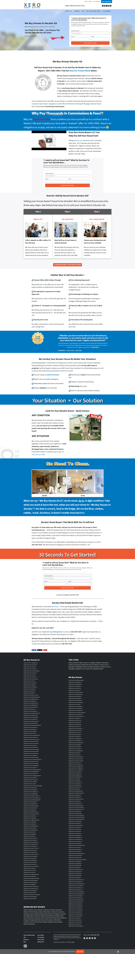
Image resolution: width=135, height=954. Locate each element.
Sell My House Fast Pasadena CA (75, 839)
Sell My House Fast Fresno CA (75, 732)
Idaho (45, 912)
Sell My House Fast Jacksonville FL (76, 757)
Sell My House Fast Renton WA (75, 865)
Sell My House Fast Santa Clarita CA (31, 854)
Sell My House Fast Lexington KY (30, 890)
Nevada (49, 916)
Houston (85, 663)
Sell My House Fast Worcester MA (31, 707)
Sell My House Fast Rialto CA (74, 867)
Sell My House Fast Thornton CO (30, 669)
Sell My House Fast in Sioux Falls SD (31, 763)
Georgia (36, 912)
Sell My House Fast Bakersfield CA (76, 692)
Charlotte (75, 663)
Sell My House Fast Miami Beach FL (76, 791)
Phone (73, 36)
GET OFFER (80, 951)
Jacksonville (105, 663)
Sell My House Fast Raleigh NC (30, 834)
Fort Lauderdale (94, 669)
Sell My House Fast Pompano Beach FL (77, 853)
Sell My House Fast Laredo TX (75, 763)
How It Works (88, 1)
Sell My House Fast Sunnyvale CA (75, 916)
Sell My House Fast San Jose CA (30, 850)
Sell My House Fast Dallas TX (75, 718)
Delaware (26, 912)
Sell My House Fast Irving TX (74, 755)
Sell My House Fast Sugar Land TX (76, 914)
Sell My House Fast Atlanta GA (75, 686)
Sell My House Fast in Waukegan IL (31, 794)
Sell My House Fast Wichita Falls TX (31, 703)
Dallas (80, 663)
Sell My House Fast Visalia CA (30, 689)
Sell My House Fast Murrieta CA (75, 811)
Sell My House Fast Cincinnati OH (75, 708)
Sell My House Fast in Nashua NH (30, 719)
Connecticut (58, 910)
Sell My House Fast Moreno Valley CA (76, 807)
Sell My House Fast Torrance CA (30, 673)
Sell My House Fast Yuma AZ (29, 709)
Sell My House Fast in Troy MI (30, 783)
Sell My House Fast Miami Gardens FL (76, 793)
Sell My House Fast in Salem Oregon (31, 757)
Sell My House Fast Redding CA (75, 863)
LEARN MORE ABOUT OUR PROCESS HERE (67, 265)
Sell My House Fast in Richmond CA (31, 747)
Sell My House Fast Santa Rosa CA (76, 902)
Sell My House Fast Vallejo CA (30, 685)
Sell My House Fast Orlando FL (30, 824)
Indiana (54, 912)
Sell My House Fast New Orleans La (31, 812)
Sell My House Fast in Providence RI (31, 743)
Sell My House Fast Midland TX (75, 795)
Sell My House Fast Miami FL (74, 779)
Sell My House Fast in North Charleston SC (32, 725)
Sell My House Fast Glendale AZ (75, 738)
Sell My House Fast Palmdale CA (75, 837)
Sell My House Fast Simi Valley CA (75, 908)
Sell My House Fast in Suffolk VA (30, 777)
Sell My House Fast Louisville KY (75, 771)
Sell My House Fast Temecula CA (30, 665)
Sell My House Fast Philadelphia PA (31, 826)
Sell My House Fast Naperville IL (75, 813)
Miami (84, 667)
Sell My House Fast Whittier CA (30, 701)
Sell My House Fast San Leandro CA (76, 885)
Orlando (71, 665)
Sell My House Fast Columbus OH (75, 714)
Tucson (106, 665)
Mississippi (26, 916)
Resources (26, 939)
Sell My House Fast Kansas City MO (76, 761)
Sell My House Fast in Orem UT (30, 733)
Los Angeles (92, 663)
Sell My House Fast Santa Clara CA (76, 896)
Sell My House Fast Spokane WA (30, 860)
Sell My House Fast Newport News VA (76, 819)
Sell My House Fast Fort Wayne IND (31, 886)
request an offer (41, 119)
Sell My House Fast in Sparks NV (30, 767)
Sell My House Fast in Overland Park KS (32, 735)
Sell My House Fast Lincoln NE (30, 892)
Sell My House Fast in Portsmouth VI (31, 741)
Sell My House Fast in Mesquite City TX (32, 713)
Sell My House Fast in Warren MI (30, 788)
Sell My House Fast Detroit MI (75, 722)
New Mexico (31, 918)
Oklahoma (63, 918)
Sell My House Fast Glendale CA (75, 740)
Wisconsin (26, 924)
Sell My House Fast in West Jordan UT (31, 796)
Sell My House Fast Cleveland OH (75, 710)
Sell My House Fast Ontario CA (75, 829)
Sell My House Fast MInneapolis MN (31, 806)
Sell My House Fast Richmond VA (30, 838)
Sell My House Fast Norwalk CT (75, 823)
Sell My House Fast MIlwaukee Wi (30, 804)
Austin (87, 669)
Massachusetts (49, 914)
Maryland (41, 914)
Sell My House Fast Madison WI (75, 775)
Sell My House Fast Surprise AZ (75, 920)
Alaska (30, 910)
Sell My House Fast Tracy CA (29, 675)
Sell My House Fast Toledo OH (75, 924)
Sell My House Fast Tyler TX (29, 681)
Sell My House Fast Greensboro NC (76, 742)
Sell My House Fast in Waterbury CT (31, 792)
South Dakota (56, 920)
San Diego (90, 667)
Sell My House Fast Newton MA (75, 821)
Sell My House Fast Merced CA (75, 787)
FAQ (83, 11)
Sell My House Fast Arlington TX (75, 684)
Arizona (35, 910)
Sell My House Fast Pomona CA (75, 851)
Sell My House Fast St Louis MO (30, 862)
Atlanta (70, 663)
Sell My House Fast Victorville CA (30, 687)
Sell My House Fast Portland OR (75, 855)
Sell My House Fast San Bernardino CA (76, 884)
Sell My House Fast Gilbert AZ (75, 736)
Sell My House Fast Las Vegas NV (75, 765)
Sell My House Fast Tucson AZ (30, 870)
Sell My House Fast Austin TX (75, 690)
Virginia (45, 922)
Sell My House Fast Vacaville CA (30, 683)
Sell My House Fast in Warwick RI (30, 790)
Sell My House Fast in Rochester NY (31, 753)
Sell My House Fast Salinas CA (75, 877)
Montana (37, 916)
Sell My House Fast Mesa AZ (74, 789)
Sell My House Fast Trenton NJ (30, 677)
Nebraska (43, 916)
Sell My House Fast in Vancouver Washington (33, 785)
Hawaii (41, 912)
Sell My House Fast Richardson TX (76, 869)
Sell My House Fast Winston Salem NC (31, 878)
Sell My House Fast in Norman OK (30, 723)
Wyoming (32, 924)
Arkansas (40, 910)
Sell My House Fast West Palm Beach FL (32, 697)
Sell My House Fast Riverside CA (30, 840)
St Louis (108, 667)
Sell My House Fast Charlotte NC (75, 700)
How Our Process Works (80, 70)
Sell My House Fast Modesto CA (75, 803)
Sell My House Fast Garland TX (75, 734)
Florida (31, 912)
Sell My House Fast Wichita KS (30, 876)
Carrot (73, 942)
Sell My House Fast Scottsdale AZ (31, 856)
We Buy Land (40, 942)
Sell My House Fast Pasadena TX (75, 841)
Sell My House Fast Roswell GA (75, 875)
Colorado (51, 910)
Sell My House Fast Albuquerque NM (76, 680)
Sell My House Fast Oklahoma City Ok (31, 820)
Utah (35, 922)
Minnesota (62, 914)
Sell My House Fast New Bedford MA (76, 815)
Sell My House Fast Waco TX (29, 693)
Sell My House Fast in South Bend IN (31, 765)
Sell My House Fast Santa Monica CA (76, 900)
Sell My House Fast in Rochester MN (31, 751)
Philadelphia (79, 667)
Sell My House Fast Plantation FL (75, 849)
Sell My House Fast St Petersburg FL (31, 866)
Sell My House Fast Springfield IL (75, 912)
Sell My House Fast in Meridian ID (30, 711)
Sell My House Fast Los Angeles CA (76, 769)
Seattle (101, 669)
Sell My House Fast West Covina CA (31, 695)
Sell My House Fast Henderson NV (31, 888)
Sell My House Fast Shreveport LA (76, 906)
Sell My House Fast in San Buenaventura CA (33, 759)
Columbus (96, 667)
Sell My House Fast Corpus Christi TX (76, 716)
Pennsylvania (32, 920)
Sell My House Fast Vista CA (29, 691)
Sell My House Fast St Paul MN (30, 898)
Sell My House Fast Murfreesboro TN (76, 809)
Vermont (40, 922)
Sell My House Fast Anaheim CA (75, 682)
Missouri (32, 916)
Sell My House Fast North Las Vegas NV (32, 894)
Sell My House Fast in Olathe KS (30, 731)
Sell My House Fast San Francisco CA (31, 848)
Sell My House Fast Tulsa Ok (29, 872)
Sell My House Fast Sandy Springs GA (76, 892)
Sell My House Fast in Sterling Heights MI (32, 775)
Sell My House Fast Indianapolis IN (76, 751)
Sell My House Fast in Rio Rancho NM (31, 749)
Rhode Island (40, 920)
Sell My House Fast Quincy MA (75, 857)
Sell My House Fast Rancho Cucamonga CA (77, 859)
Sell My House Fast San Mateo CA (75, 890)
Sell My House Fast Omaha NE (30, 822)
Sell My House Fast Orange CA (75, 831)
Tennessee (26, 922)
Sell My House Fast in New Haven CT (31, 721)
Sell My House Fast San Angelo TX (76, 881)
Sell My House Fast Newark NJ (30, 810)
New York (37, 918)
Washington (51, 922)
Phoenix (97, 665)
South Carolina (48, 920)
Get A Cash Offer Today (93, 11)
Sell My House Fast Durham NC (75, 724)
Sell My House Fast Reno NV (29, 836)
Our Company (96, 1)
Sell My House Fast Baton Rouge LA (76, 926)
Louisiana (31, 914)
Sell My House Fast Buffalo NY (30, 884)
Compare (77, 11)
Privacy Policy (40, 939)
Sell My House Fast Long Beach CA (76, 767)
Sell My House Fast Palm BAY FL (75, 835)
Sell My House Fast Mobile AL (75, 801)
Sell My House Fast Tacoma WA (75, 922)
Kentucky (26, 914)
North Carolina (45, 918)
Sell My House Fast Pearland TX (75, 843)
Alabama (26, 910)
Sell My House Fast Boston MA (75, 696)
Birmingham (72, 667)
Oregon (26, 920)
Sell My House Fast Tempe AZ (30, 667)
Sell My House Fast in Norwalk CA (30, 727)
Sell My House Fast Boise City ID (30, 882)
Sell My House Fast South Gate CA (76, 910)
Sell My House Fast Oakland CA (30, 818)
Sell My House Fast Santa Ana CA (30, 852)
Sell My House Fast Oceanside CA (76, 825)
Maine (36, 914)
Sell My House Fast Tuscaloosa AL (31, 679)
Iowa (58, 912)
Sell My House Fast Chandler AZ (75, 698)
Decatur (80, 140)
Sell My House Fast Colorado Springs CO (77, 712)
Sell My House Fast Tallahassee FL (31, 663)
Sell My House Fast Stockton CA (30, 864)
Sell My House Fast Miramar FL (75, 797)
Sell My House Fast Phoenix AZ (30, 828)
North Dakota (53, 918)
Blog (25, 942)
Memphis (98, 663)
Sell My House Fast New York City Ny (31, 814)
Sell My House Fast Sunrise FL (75, 918)
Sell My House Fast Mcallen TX (75, 781)
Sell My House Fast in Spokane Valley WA (32, 769)
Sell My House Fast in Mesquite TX (31, 715)
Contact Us (68, 11)
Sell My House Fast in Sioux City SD (31, 761)
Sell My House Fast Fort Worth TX (76, 728)
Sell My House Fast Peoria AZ (75, 847)
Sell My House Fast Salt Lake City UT (76, 879)
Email (92, 36)
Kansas (62, 912)
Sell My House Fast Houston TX (75, 748)
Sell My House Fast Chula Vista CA (76, 706)
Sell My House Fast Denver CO (75, 720)
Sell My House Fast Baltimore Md (75, 694)
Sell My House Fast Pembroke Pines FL (77, 845)
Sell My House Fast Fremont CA (75, 730)
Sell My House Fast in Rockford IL (30, 755)
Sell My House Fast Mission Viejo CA (76, 799)
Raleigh (78, 669)
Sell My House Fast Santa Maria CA (76, 898)
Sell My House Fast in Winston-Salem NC (32, 800)
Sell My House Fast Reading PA (75, 861)
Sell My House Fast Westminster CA (31, 699)
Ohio (59, 918)
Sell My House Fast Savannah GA (75, 904)
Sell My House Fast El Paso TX (75, 726)
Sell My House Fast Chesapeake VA (76, 702)
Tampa (101, 665)
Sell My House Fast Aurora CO (75, 688)
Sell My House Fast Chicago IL (75, 704)
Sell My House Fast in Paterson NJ (31, 737)
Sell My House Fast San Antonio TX (31, 844)
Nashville (83, 665)
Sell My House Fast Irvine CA (74, 753)
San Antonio (77, 665)
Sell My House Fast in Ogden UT (30, 729)
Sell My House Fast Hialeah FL (75, 744)
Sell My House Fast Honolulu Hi (75, 746)
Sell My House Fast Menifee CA (75, 785)
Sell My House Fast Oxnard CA (75, 833)
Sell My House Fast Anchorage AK (31, 880)
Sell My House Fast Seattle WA (30, 858)
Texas (31, 922)
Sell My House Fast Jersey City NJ (76, 759)
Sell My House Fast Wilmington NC (31, 705)
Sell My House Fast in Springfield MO (31, 771)
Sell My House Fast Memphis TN (75, 777)
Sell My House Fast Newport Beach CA (77, 817)
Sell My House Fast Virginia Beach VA (31, 874)
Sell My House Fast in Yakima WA (30, 802)
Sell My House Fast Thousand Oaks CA (32, 671)
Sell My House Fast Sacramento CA (31, 842)
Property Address (75, 31)
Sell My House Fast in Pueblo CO (30, 745)
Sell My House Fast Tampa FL (30, 868)
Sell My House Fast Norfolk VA (30, 816)
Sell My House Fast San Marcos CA (76, 888)
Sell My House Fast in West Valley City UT (32, 798)
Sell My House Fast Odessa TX (75, 827)
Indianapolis (72, 669)
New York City (90, 665)
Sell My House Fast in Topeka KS (30, 781)
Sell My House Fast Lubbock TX (75, 773)
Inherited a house (40, 383)
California (46, 910)
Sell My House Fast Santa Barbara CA (76, 894)
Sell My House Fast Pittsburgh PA (30, 830)
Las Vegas (102, 667)
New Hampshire (56, 916)
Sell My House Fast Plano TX (29, 832)
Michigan (56, 914)
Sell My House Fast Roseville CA (75, 873)
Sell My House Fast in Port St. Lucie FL (31, 739)
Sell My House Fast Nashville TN (30, 808)
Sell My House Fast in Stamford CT (31, 773)
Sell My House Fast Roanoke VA (75, 871)
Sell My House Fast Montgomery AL (76, 805)
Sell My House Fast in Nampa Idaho (31, 717)
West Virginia (58, 922)
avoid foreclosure (52, 375)
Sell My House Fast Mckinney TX (75, 783)
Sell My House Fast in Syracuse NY (31, 779)
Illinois (49, 912)
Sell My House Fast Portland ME (30, 896)
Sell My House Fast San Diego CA (30, 846)
